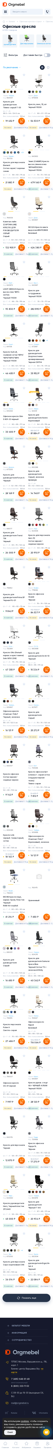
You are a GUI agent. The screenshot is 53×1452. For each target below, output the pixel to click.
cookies (25, 1421)
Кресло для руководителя (12, 104)
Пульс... (11, 1016)
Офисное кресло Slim (13, 417)
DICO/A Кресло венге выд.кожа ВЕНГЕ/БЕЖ (38, 230)
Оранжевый (34, 900)
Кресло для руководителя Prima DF (14, 597)
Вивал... (37, 588)
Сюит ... (11, 344)
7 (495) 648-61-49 (20, 1379)
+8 (47, 525)
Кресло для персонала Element (14, 166)
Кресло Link (13, 838)
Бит (35, 766)
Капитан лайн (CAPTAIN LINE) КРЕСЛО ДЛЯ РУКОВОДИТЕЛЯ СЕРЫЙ (11, 228)
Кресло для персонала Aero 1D (39, 539)
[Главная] (3, 21)
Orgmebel (26, 1353)
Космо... (37, 705)
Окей (10, 1432)
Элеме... (12, 156)
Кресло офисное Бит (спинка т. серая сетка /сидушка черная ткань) (39, 778)
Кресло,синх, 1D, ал (37, 105)
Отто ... (11, 646)
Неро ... (11, 1196)
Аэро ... (36, 529)
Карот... (36, 1077)
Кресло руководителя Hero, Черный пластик (13, 1206)
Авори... (37, 409)
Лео (10, 1254)
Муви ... (11, 891)
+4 (47, 340)
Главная (5, 1447)
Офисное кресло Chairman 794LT (11, 714)
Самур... (37, 952)
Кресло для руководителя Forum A (13, 478)
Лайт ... (11, 283)
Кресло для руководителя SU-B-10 (38, 656)
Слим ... (12, 409)
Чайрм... (12, 96)
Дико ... (36, 218)
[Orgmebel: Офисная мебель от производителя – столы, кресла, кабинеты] (14, 4)
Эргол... (36, 1254)
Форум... (12, 467)
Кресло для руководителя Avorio (38, 418)
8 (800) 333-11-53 (20, 1386)
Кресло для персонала (14, 1146)
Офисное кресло (11, 1084)
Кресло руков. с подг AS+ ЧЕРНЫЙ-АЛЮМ (38, 1085)
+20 (22, 152)
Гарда (36, 1137)
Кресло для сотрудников (35, 293)
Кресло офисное (11, 777)
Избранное (26, 1447)
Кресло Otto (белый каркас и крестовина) (13, 655)
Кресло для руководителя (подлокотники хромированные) (36, 356)
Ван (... (36, 283)
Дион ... (36, 96)
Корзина (37, 1447)
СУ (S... (36, 646)
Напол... (37, 1016)
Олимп (36, 344)
